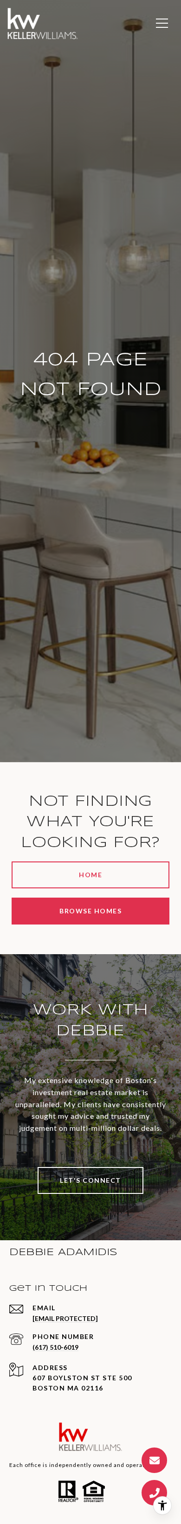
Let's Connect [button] (90, 1180)
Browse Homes (90, 911)
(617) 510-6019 (55, 1347)
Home (90, 875)
